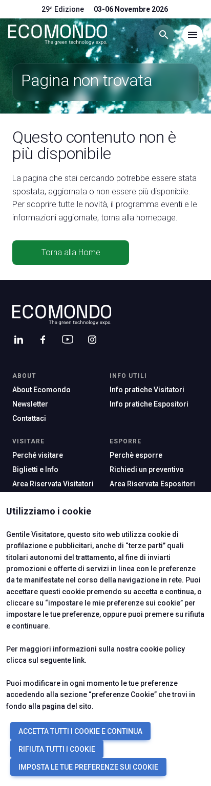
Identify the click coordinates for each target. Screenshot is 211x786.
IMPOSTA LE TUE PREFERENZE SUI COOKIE (88, 767)
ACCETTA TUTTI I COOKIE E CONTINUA (80, 731)
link (79, 660)
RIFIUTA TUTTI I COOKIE (56, 749)
